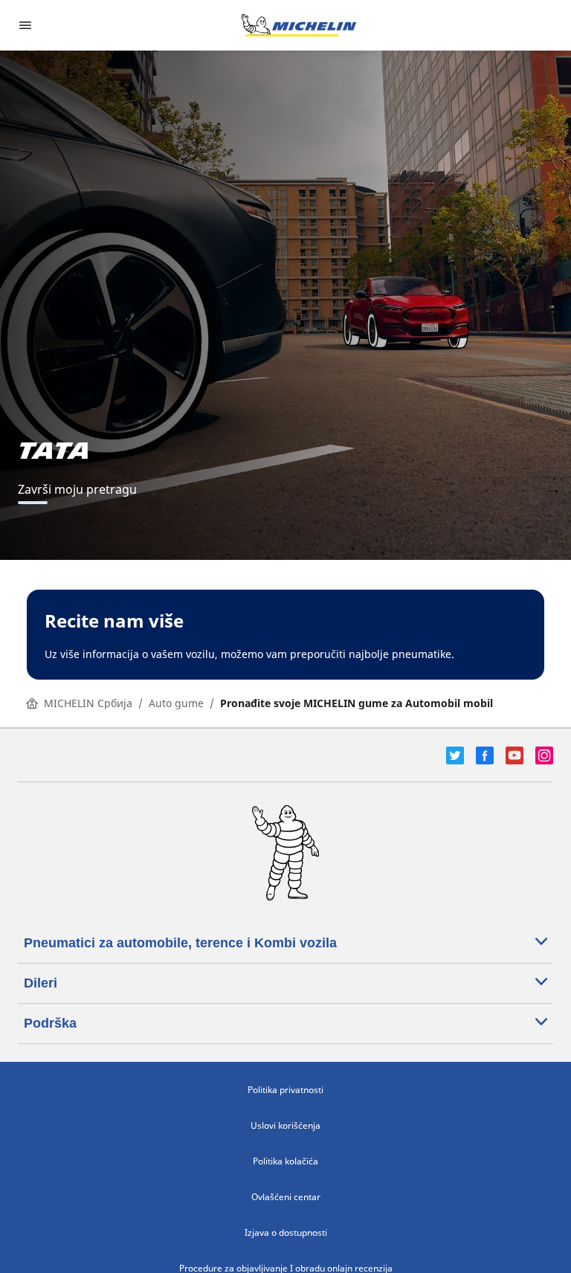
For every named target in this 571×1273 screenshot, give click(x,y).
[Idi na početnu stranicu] (298, 25)
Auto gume (176, 703)
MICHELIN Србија (88, 703)
